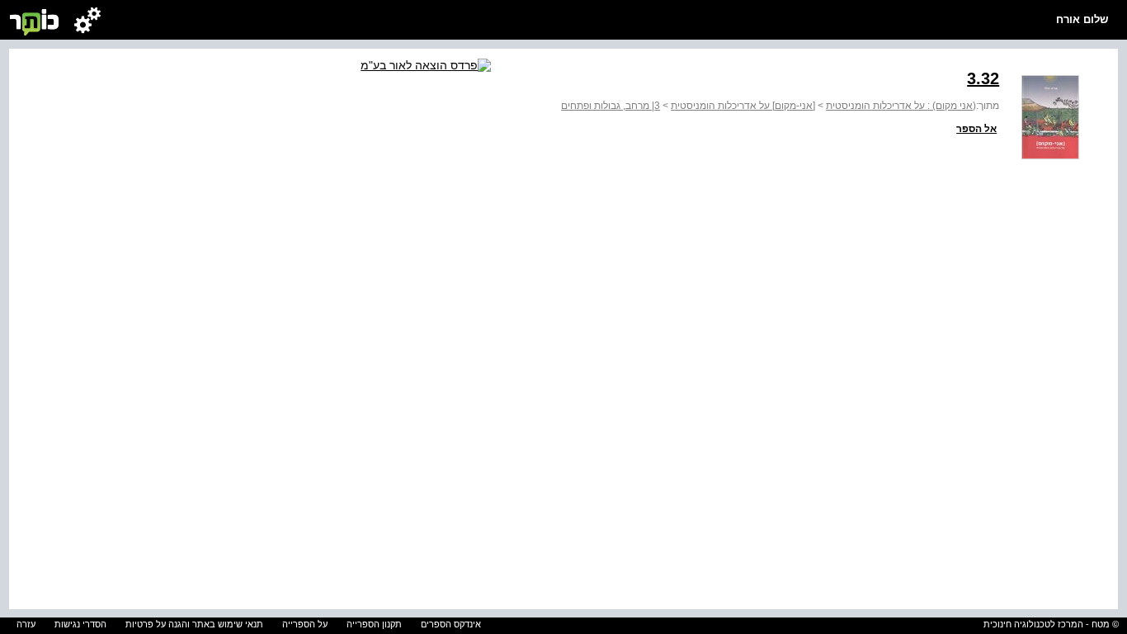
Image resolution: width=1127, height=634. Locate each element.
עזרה (26, 624)
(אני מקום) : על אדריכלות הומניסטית (901, 105)
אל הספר (976, 129)
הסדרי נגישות (80, 624)
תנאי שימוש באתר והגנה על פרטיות (194, 624)
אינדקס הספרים (451, 624)
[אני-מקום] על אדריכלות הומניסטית (743, 105)
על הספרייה (305, 624)
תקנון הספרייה (374, 624)
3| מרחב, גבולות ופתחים (610, 105)
